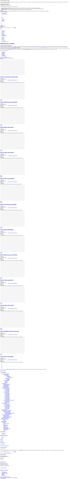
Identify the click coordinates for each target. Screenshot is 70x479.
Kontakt (3, 34)
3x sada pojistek (7, 390)
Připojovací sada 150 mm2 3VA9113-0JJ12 (9, 76)
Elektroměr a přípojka (6, 415)
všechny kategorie (2, 370)
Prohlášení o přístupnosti (3, 477)
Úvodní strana (4, 30)
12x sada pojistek (7, 398)
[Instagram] (2, 17)
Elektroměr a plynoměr (6, 416)
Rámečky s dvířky (4, 421)
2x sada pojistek (7, 392)
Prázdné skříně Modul (6, 386)
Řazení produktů (2, 57)
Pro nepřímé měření (6, 380)
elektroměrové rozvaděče (6, 46)
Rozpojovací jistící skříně (5, 387)
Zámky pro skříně (6, 429)
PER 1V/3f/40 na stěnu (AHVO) (7, 280)
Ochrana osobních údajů (10, 477)
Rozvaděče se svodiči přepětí (5, 417)
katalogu (29, 369)
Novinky (3, 33)
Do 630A (6, 382)
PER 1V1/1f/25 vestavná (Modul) (7, 178)
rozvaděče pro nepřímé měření (11, 48)
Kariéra (3, 20)
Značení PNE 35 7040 (5, 473)
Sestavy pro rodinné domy (5, 414)
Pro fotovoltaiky (4, 433)
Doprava (3, 474)
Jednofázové (7, 378)
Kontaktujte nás (11, 369)
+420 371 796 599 (5, 464)
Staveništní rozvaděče (4, 418)
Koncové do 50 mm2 (6, 403)
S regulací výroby (10, 377)
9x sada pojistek (7, 397)
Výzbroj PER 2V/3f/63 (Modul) (6, 356)
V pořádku (7, 4)
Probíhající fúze (2, 442)
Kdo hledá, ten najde (3, 27)
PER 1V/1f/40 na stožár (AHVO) (7, 152)
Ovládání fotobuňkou (8, 412)
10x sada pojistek (7, 402)
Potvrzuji (1, 10)
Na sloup (5, 426)
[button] (0, 22)
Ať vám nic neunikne (3, 451)
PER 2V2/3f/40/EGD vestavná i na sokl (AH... (9, 331)
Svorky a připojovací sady (7, 428)
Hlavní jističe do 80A (6, 423)
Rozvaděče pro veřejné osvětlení (6, 410)
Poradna (3, 31)
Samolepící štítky (6, 427)
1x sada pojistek (7, 389)
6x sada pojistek (7, 395)
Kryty (4, 424)
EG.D (2, 437)
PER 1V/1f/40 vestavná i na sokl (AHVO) (8, 102)
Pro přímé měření (6, 374)
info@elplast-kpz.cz (5, 463)
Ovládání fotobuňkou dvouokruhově (10, 413)
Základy (5, 420)
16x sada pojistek (7, 399)
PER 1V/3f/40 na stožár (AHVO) (7, 305)
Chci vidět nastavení (3, 4)
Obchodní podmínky (4, 472)
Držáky (4, 422)
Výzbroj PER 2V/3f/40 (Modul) (6, 229)
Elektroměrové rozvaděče (5, 373)
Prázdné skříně (4, 383)
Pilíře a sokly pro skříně (5, 419)
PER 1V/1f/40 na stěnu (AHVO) (7, 127)
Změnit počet (2, 105)
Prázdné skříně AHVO (6, 384)
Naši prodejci (3, 471)
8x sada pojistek (7, 396)
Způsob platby (4, 475)
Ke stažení (3, 19)
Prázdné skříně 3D (6, 385)
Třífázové (6, 375)
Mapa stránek (15, 477)
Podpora (3, 21)
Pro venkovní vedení (6, 388)
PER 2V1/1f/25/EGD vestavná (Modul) (8, 204)
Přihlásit (15, 451)
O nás (2, 37)
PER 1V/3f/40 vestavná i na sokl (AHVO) (8, 254)
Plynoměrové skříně (4, 409)
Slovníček (3, 32)
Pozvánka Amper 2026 (3, 447)
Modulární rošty (6, 425)
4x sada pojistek (7, 391)
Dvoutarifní (8, 376)
